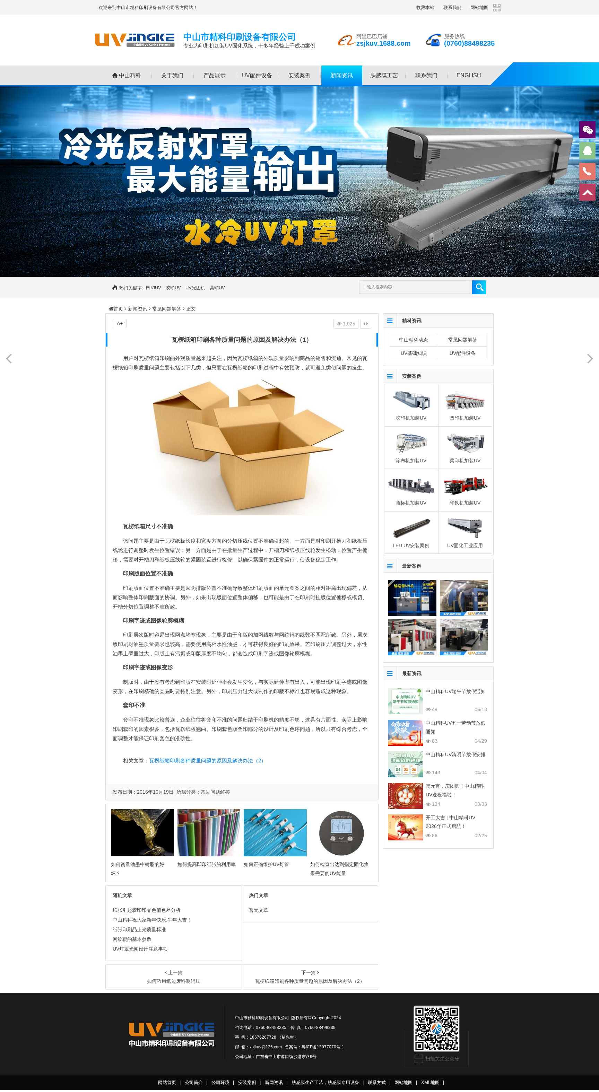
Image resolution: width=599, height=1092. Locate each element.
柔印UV (217, 287)
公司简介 (194, 1082)
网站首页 (167, 1082)
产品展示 (214, 75)
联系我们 (452, 7)
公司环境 (220, 1082)
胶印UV (173, 287)
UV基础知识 (414, 353)
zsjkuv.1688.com (383, 43)
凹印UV (153, 287)
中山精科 (130, 75)
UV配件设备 (257, 75)
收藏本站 (425, 7)
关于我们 (172, 75)
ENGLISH (469, 75)
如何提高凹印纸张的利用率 (206, 864)
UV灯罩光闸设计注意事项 (140, 949)
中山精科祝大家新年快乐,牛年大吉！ (152, 920)
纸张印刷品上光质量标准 (139, 929)
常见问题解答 (166, 309)
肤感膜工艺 (384, 75)
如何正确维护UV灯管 (266, 864)
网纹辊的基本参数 (132, 939)
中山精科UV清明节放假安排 (456, 754)
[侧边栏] (365, 324)
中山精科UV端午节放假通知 (456, 691)
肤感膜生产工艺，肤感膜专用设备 (325, 1082)
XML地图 (430, 1082)
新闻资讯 (342, 75)
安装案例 (299, 75)
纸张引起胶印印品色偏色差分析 (147, 910)
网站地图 (479, 7)
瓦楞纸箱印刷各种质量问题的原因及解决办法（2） (207, 760)
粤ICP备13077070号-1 (323, 1047)
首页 (118, 309)
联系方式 (377, 1082)
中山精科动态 (413, 339)
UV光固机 (195, 287)
